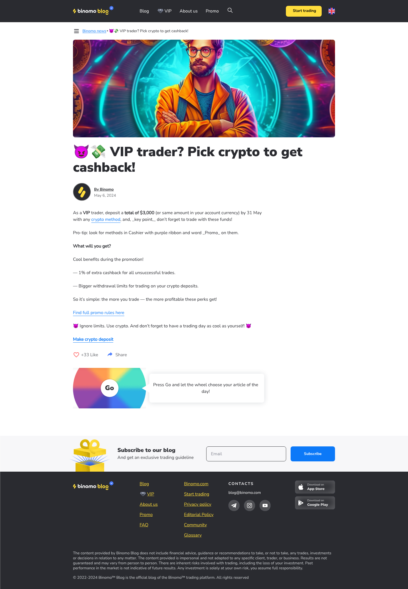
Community (195, 525)
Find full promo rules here (98, 313)
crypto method (105, 219)
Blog (144, 11)
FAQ (144, 525)
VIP (168, 11)
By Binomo (104, 189)
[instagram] (249, 505)
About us (189, 11)
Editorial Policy (198, 515)
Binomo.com (196, 484)
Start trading (304, 11)
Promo (212, 11)
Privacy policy (197, 504)
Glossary (193, 535)
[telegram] (234, 505)
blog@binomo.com (244, 492)
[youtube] (265, 505)
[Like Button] (76, 355)
